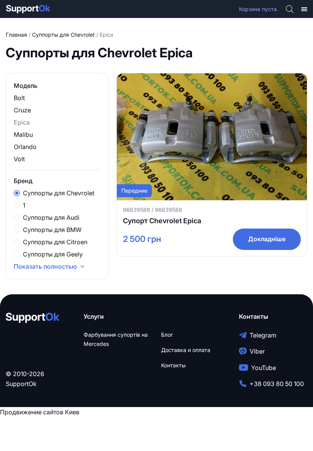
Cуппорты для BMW (52, 230)
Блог (167, 334)
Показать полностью (45, 266)
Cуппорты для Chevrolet (63, 34)
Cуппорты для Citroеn (55, 242)
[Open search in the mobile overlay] (290, 9)
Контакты (173, 365)
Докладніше (267, 239)
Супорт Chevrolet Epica (162, 221)
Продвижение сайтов (31, 412)
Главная (16, 34)
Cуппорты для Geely (53, 254)
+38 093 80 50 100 (277, 384)
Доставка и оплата (185, 350)
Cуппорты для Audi (51, 217)
